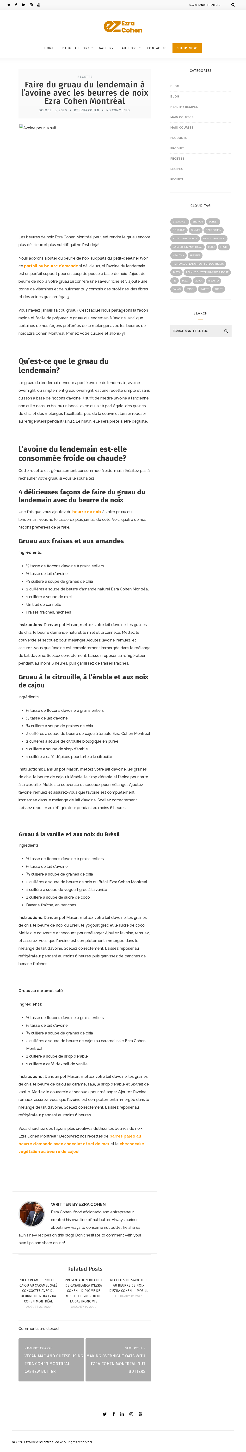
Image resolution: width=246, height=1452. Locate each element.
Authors (130, 48)
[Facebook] (18, 5)
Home (49, 48)
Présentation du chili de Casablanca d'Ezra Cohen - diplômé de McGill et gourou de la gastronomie (83, 1290)
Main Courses (181, 117)
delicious (179, 230)
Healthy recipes (184, 107)
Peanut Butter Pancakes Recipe (207, 272)
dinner (195, 230)
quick (199, 280)
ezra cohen (213, 230)
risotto (213, 280)
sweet (204, 289)
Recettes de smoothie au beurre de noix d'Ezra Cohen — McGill (128, 1285)
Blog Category (76, 48)
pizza (185, 280)
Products (178, 138)
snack (190, 289)
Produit (177, 148)
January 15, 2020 (83, 1306)
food (211, 247)
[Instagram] (33, 5)
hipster (195, 255)
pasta (176, 272)
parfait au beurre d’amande (51, 266)
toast (219, 289)
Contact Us (157, 48)
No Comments (118, 110)
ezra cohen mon (214, 238)
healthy (178, 255)
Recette (85, 76)
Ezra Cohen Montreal (187, 247)
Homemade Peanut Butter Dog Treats (198, 263)
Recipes (176, 169)
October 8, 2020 (53, 110)
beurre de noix (86, 512)
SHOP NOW (187, 48)
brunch (197, 221)
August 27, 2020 (38, 1306)
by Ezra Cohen (86, 110)
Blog (174, 86)
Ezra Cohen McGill (185, 238)
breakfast (180, 221)
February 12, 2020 (128, 1296)
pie (174, 280)
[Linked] (26, 5)
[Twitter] (11, 5)
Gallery (106, 48)
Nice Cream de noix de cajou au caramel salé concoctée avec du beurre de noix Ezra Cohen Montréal (38, 1290)
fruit (224, 247)
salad (177, 289)
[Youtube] (40, 5)
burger (213, 221)
